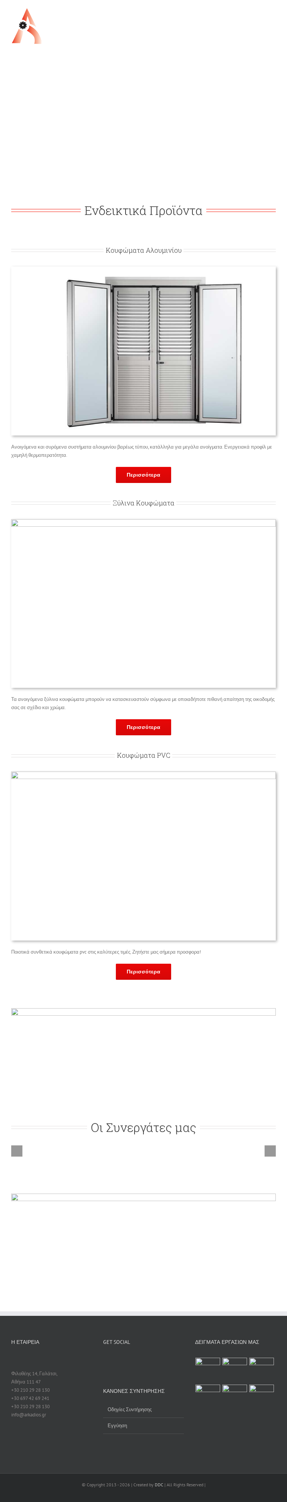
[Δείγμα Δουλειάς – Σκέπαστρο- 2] (235, 1396)
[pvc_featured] (143, 774)
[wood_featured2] (143, 521)
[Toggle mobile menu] (273, 13)
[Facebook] (105, 1360)
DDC (159, 1484)
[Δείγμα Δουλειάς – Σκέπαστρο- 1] (262, 1396)
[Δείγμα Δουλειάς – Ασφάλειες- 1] (262, 1370)
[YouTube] (125, 1360)
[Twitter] (115, 1360)
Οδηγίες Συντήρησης (130, 1409)
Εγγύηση (117, 1425)
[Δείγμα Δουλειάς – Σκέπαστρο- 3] (208, 1396)
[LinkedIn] (144, 1360)
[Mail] (154, 1360)
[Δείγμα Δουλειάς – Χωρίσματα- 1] (208, 1370)
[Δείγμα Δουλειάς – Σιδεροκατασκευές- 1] (235, 1370)
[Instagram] (134, 1360)
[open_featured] (143, 269)
